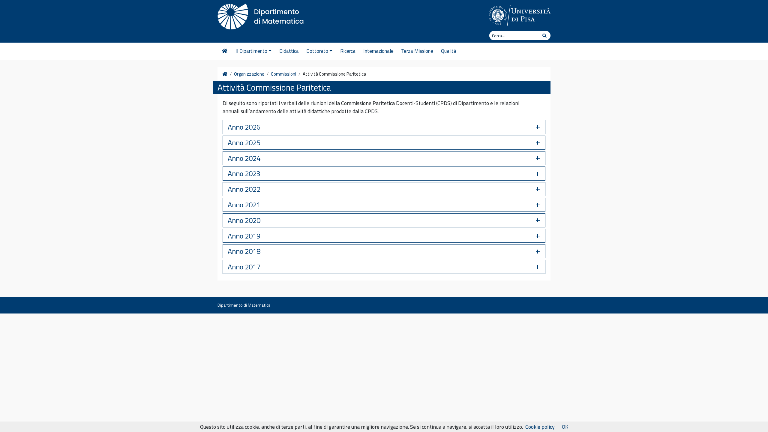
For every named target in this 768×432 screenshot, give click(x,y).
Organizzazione (249, 74)
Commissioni (283, 74)
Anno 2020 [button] (244, 220)
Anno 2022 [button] (244, 189)
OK (565, 427)
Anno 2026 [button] (244, 127)
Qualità (448, 51)
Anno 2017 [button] (244, 266)
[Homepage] (225, 51)
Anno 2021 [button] (244, 204)
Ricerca (348, 51)
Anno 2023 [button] (244, 173)
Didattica (289, 51)
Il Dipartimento (251, 51)
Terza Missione (417, 51)
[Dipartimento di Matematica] (263, 15)
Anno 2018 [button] (244, 251)
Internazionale (378, 51)
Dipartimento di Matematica (244, 305)
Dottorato (317, 51)
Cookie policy (540, 427)
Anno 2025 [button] (244, 142)
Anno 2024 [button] (244, 158)
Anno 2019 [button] (244, 235)
